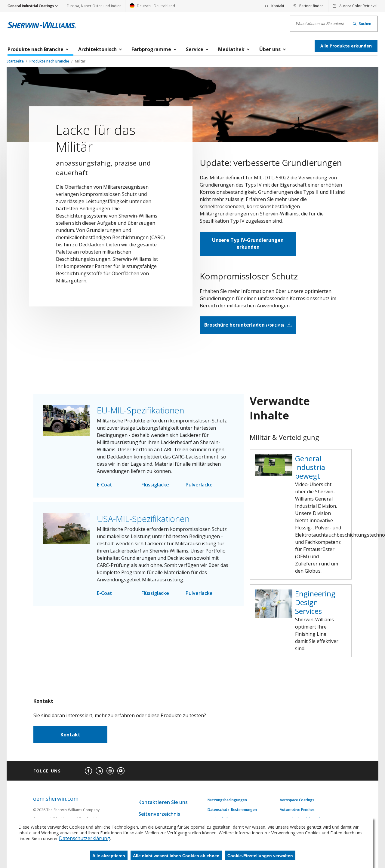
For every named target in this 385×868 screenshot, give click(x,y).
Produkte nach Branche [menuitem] (35, 49)
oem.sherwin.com (56, 798)
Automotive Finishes (297, 809)
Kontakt (70, 734)
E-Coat (104, 484)
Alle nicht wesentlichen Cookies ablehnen (176, 855)
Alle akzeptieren (108, 855)
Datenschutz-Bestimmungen (232, 809)
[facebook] (88, 771)
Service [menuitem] (194, 49)
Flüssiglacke (155, 484)
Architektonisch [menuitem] (97, 49)
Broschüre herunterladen (243, 324)
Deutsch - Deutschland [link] (152, 7)
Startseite (16, 61)
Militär (80, 61)
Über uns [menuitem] (270, 49)
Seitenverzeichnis (159, 814)
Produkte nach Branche (49, 61)
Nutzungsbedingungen (227, 800)
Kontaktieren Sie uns (163, 802)
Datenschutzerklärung (84, 838)
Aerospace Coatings (297, 800)
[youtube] (121, 771)
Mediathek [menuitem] (231, 49)
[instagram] (110, 771)
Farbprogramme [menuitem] (151, 49)
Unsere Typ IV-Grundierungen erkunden (248, 243)
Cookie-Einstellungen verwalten (260, 855)
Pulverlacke (199, 484)
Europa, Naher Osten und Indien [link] (94, 5)
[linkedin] (99, 771)
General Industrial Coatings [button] (31, 5)
